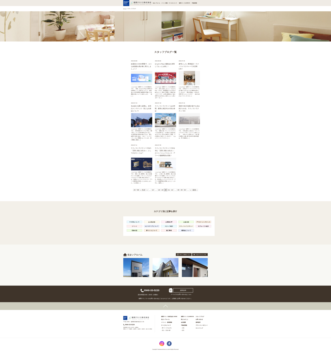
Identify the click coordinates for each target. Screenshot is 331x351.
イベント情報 (164, 3)
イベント (134, 226)
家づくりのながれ (167, 328)
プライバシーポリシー (202, 325)
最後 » (194, 190)
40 (182, 190)
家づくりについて (151, 230)
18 (159, 190)
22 (172, 190)
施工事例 (169, 230)
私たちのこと (184, 319)
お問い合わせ (199, 319)
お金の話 (186, 222)
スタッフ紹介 (169, 226)
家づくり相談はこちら (185, 254)
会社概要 (183, 322)
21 (169, 190)
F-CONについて (134, 222)
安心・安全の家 (166, 330)
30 (178, 190)
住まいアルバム (156, 3)
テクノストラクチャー (186, 226)
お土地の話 (151, 222)
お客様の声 (169, 222)
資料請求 (183, 290)
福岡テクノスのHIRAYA (184, 3)
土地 (183, 328)
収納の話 (134, 230)
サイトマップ (199, 328)
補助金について (186, 230)
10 (153, 190)
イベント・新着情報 (166, 322)
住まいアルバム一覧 (201, 254)
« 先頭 (142, 190)
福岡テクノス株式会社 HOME (169, 316)
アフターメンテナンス (203, 222)
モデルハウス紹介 (203, 226)
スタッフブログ (200, 316)
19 (162, 190)
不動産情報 (194, 3)
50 (185, 190)
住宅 (183, 330)
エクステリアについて (152, 226)
